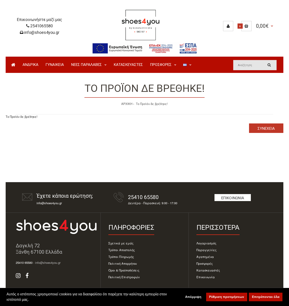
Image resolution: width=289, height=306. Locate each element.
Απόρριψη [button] (193, 297)
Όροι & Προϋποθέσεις (123, 270)
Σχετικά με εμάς (120, 243)
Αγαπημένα (205, 257)
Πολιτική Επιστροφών (124, 277)
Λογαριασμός (206, 243)
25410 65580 (143, 197)
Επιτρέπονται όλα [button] (266, 297)
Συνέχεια (266, 128)
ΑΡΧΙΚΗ (126, 104)
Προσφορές (204, 263)
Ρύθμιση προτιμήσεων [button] (226, 297)
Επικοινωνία (232, 198)
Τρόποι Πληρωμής (121, 257)
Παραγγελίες (206, 250)
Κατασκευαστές (208, 270)
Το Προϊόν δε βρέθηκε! (151, 104)
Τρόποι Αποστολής (121, 250)
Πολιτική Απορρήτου (122, 263)
